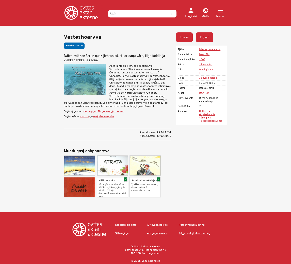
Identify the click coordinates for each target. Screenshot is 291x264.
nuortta (84, 116)
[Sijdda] (84, 12)
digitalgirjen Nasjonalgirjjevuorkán (103, 111)
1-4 (201, 73)
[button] (206, 13)
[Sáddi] (172, 13)
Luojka (184, 37)
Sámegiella (205, 117)
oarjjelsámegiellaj (103, 116)
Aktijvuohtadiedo (157, 225)
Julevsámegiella (208, 78)
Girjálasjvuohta (207, 114)
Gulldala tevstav (74, 45)
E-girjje (204, 37)
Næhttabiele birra (125, 225)
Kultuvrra (204, 111)
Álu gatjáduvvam (157, 233)
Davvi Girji (204, 54)
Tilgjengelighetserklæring (194, 233)
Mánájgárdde (206, 69)
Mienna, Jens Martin (209, 49)
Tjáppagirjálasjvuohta (210, 121)
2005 (202, 59)
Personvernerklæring (192, 225)
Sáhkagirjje (122, 233)
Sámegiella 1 (205, 64)
